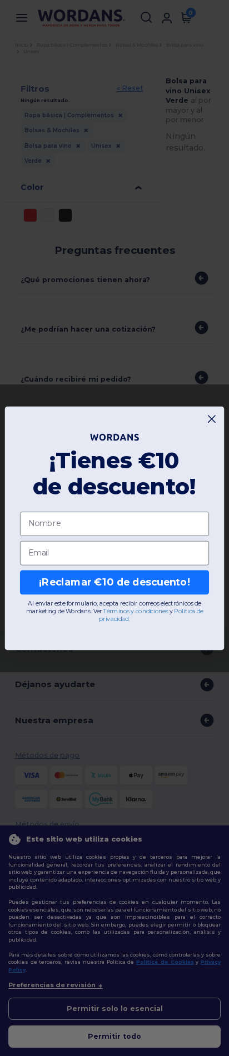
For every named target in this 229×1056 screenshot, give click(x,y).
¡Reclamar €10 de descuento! (114, 582)
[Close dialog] (212, 418)
